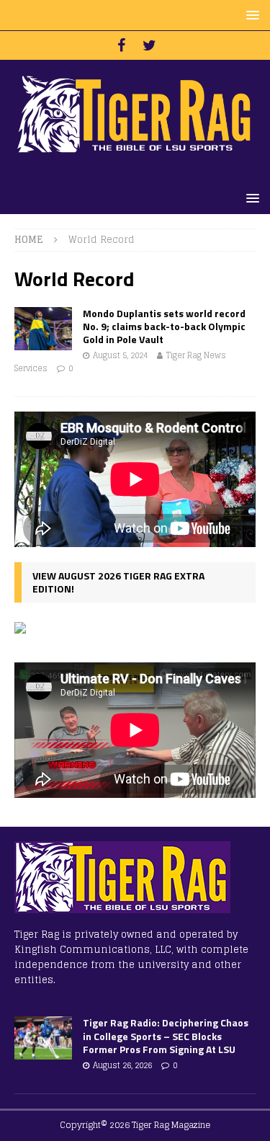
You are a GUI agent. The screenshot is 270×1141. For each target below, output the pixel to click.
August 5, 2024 (120, 355)
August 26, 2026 (122, 1065)
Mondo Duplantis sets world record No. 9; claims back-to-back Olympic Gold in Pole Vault (164, 326)
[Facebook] (121, 45)
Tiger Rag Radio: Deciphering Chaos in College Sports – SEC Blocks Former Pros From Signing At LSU (165, 1035)
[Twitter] (149, 45)
